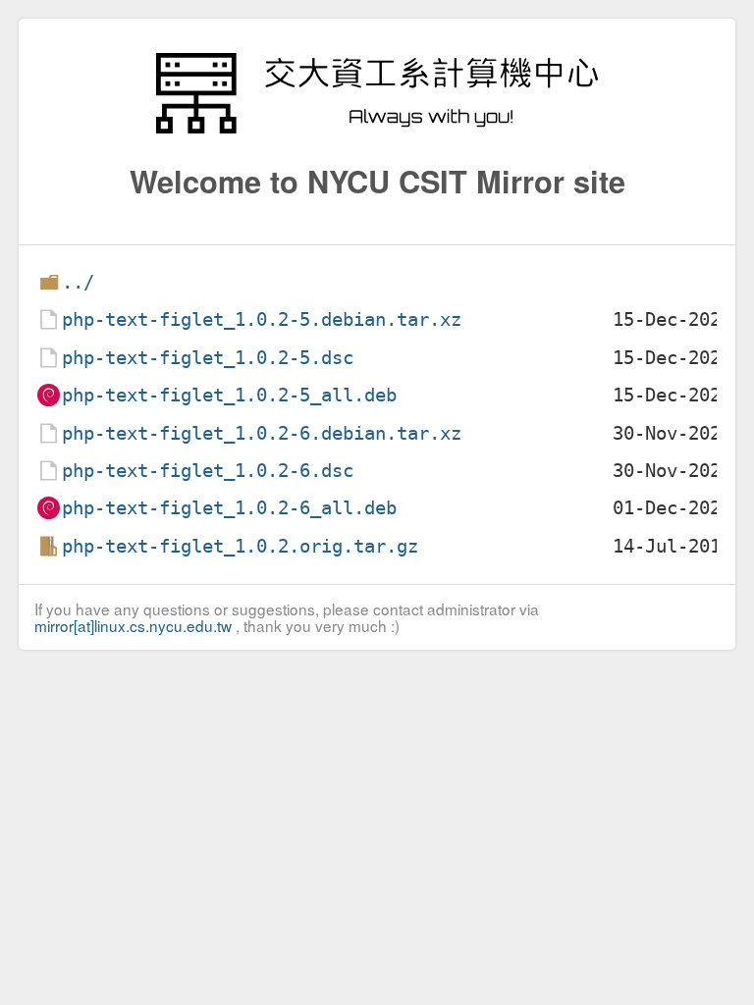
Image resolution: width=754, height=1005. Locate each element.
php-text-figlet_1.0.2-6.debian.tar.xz (261, 433)
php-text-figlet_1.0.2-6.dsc (207, 470)
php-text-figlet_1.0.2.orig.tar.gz (240, 546)
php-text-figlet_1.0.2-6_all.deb (229, 508)
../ (78, 282)
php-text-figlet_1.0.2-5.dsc (207, 357)
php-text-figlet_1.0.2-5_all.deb (229, 395)
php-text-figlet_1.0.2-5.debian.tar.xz (261, 319)
